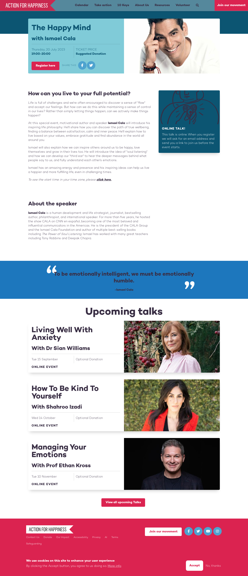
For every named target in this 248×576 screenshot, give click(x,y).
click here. (104, 179)
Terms (114, 537)
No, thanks (213, 566)
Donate (48, 537)
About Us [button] (142, 5)
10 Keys (123, 5)
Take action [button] (103, 5)
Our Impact (62, 537)
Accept (194, 565)
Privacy (96, 537)
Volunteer (183, 5)
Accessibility (81, 537)
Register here (45, 65)
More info (114, 566)
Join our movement (231, 5)
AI (106, 537)
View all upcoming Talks (123, 502)
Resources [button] (162, 5)
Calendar (81, 5)
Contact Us (32, 537)
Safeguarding (34, 544)
